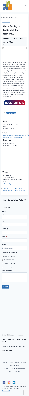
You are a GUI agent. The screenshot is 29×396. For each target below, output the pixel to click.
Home (5, 362)
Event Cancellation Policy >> (15, 199)
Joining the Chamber (9, 256)
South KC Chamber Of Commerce (13, 335)
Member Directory (20, 362)
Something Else (7, 267)
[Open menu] (25, 6)
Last (3, 221)
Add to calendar (11, 113)
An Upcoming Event (8, 259)
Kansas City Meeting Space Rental (14, 368)
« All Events (6, 22)
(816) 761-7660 (7, 350)
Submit (5, 287)
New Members (14, 365)
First (3, 214)
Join (10, 371)
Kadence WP (6, 391)
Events (11, 362)
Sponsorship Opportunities (10, 263)
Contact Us (16, 371)
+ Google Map (6, 184)
